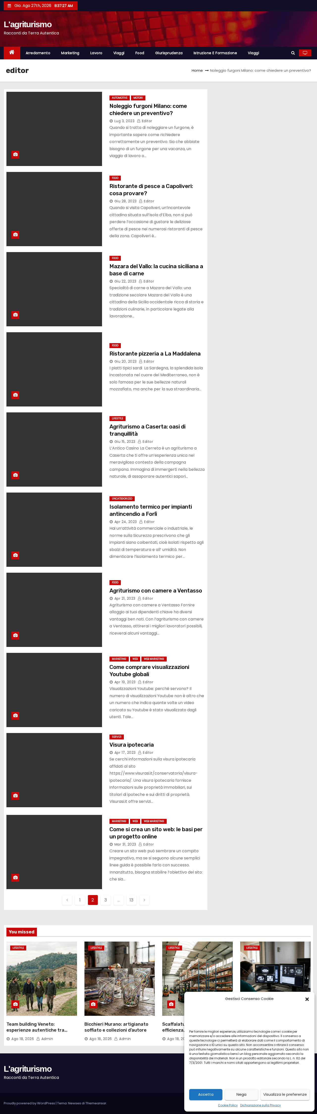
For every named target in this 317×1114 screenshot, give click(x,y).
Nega (241, 1094)
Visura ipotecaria (131, 744)
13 (131, 900)
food (139, 52)
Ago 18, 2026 (22, 1038)
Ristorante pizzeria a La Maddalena (155, 353)
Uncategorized (122, 498)
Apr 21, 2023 (124, 598)
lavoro (96, 52)
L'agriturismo (28, 24)
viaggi (119, 52)
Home (197, 70)
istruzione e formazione (215, 52)
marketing (70, 52)
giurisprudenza (169, 52)
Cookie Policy (228, 1105)
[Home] (12, 53)
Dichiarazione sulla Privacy (260, 1105)
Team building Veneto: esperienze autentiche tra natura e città (35, 1030)
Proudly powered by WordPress (30, 1103)
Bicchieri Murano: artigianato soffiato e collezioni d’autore (116, 1027)
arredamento (38, 52)
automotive (119, 98)
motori (138, 98)
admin (46, 1038)
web (135, 659)
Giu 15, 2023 (124, 441)
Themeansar (95, 1103)
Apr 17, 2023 (125, 752)
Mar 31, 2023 (125, 844)
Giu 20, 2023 (125, 361)
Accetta (205, 1094)
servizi (116, 737)
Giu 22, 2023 (125, 281)
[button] (307, 998)
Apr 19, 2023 (125, 682)
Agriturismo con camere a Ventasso (155, 590)
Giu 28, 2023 (125, 201)
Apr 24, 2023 (125, 521)
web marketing (154, 659)
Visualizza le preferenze (285, 1094)
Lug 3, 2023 (124, 121)
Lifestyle (117, 418)
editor (146, 121)
